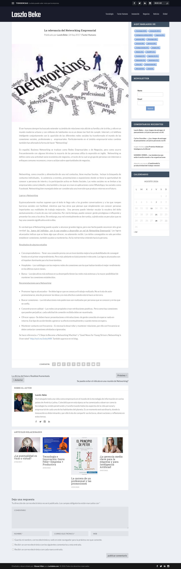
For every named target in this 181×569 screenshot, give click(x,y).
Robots (139, 52)
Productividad (150, 64)
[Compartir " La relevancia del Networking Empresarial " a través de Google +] (63, 364)
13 (151, 208)
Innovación (135, 14)
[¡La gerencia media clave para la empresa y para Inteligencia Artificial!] (113, 445)
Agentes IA (153, 56)
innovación (155, 31)
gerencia (152, 43)
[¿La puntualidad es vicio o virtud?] (27, 444)
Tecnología (109, 14)
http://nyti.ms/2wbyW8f (41, 338)
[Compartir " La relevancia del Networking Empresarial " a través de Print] (98, 364)
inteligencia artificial (144, 35)
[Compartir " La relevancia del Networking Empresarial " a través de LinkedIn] (78, 364)
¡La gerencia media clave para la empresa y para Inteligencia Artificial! (111, 462)
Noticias (156, 14)
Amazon (140, 43)
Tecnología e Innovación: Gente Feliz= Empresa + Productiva (54, 460)
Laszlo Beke (62, 35)
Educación (140, 60)
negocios (160, 35)
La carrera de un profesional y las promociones (81, 481)
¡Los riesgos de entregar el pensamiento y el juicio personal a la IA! (149, 131)
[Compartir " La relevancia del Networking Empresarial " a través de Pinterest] (73, 364)
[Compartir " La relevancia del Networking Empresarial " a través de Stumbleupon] (88, 364)
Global (165, 14)
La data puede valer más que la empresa (44, 3)
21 (156, 215)
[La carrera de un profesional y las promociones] (84, 456)
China (138, 64)
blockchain (153, 60)
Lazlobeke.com (53, 566)
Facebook (140, 56)
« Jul (135, 232)
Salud (150, 68)
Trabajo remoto (142, 47)
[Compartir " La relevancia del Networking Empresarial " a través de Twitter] (58, 364)
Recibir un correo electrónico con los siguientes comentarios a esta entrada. (48, 544)
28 (156, 221)
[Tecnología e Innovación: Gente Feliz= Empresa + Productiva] (56, 445)
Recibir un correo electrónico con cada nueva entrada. (39, 549)
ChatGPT (151, 52)
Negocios (146, 14)
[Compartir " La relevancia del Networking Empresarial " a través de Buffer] (83, 364)
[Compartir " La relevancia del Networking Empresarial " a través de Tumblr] (68, 364)
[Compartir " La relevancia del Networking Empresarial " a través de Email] (93, 364)
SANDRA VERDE (140, 155)
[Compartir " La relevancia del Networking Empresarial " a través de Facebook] (53, 364)
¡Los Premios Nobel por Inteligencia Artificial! (148, 148)
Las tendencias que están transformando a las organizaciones (149, 156)
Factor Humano (122, 14)
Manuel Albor (39, 566)
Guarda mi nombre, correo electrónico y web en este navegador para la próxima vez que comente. (58, 540)
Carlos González (140, 138)
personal (140, 39)
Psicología (152, 39)
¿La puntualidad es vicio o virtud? (25, 457)
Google (155, 47)
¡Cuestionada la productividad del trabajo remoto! (147, 164)
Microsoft (140, 68)
